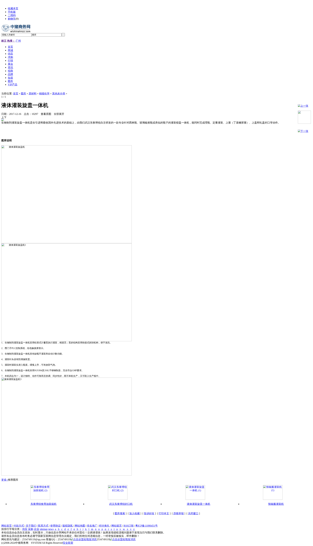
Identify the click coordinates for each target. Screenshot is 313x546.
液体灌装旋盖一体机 (198, 504)
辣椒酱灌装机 (276, 504)
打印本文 (164, 513)
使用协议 (55, 525)
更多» (4, 479)
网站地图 (80, 525)
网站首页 (6, 525)
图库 (23, 93)
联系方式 (43, 525)
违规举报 (178, 513)
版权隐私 (67, 525)
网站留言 (116, 525)
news (51, 529)
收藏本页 (13, 8)
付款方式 (19, 525)
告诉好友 (149, 513)
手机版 (12, 11)
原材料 (33, 93)
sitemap (44, 529)
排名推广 (92, 525)
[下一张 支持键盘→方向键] (5, 117)
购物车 (12, 18)
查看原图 (46, 114)
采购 (30, 529)
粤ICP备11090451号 (146, 525)
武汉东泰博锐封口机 (121, 504)
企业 (36, 529)
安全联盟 (68, 542)
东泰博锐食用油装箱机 (43, 504)
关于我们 (31, 525)
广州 (18, 40)
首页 (15, 93)
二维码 (12, 15)
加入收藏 (134, 513)
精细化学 (44, 93)
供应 (24, 529)
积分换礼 (104, 525)
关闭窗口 (193, 513)
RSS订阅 (129, 525)
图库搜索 (120, 513)
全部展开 (59, 114)
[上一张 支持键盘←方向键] (2, 117)
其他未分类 (58, 93)
